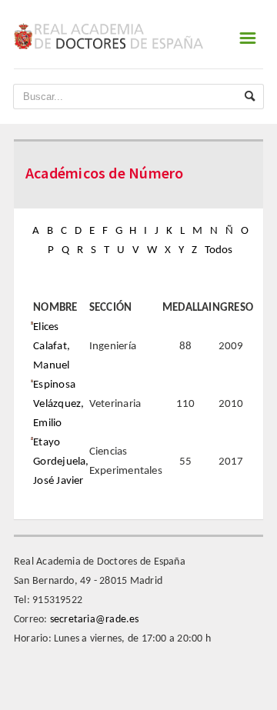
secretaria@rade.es (94, 619)
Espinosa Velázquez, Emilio (58, 404)
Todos (219, 250)
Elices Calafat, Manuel (51, 347)
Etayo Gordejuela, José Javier (60, 462)
